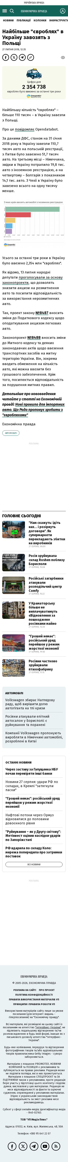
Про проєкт (47, 990)
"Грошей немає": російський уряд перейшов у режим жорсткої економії (44, 642)
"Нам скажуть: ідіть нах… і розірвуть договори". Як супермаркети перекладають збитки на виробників (47, 533)
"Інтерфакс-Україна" (48, 1027)
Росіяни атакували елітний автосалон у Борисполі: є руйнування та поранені (27, 720)
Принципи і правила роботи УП (34, 1004)
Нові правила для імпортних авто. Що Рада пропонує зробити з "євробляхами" (33, 409)
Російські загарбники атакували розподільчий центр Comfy (46, 584)
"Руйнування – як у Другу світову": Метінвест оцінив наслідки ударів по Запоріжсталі (33, 836)
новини (8, 20)
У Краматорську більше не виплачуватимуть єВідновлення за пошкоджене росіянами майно (43, 613)
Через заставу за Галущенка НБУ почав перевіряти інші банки (31, 771)
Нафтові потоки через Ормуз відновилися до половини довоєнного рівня (29, 819)
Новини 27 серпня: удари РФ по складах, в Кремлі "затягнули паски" (31, 786)
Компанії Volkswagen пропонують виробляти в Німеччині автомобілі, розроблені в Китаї (34, 737)
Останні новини (18, 762)
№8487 (42, 313)
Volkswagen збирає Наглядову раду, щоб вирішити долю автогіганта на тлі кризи (30, 704)
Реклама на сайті (24, 990)
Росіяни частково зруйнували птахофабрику (43, 665)
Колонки (40, 20)
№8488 (34, 337)
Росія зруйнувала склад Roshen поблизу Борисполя (47, 560)
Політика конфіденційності (34, 994)
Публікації (24, 20)
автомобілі (11, 433)
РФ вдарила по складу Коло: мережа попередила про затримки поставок (33, 852)
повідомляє (24, 129)
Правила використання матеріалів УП (34, 999)
